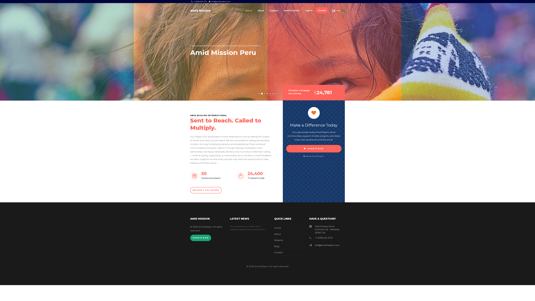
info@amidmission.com (220, 1)
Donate (322, 10)
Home (248, 10)
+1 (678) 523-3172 (200, 1)
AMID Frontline (292, 10)
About (261, 10)
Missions (278, 240)
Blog (276, 246)
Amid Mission (200, 10)
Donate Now (315, 149)
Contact (274, 10)
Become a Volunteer (206, 190)
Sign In (309, 10)
